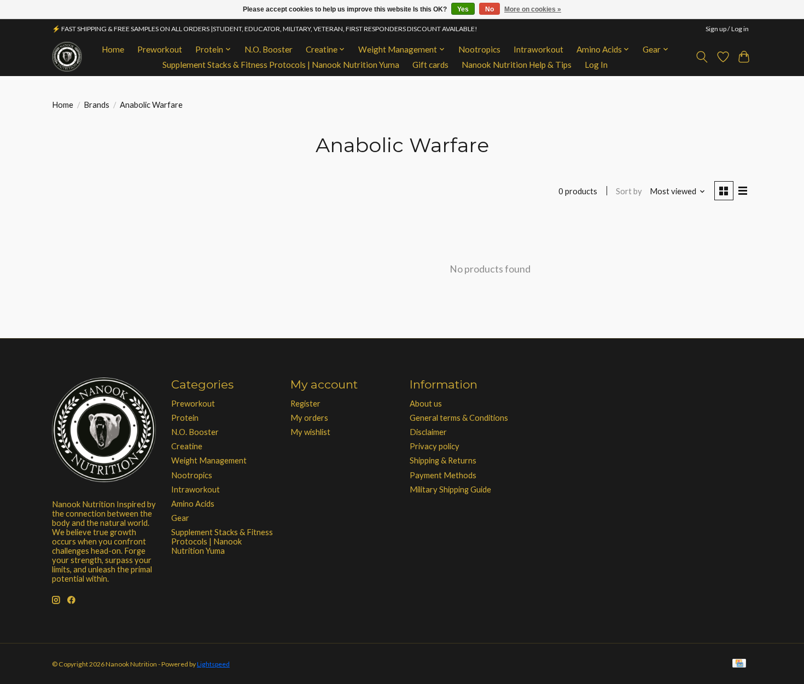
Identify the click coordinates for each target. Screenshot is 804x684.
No (489, 9)
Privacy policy (434, 446)
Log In (596, 64)
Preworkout (159, 49)
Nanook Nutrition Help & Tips (517, 64)
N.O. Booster (268, 49)
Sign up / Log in (727, 29)
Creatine (186, 446)
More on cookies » (532, 9)
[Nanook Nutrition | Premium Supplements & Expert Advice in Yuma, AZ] (67, 57)
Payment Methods (443, 475)
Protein (185, 417)
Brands (96, 104)
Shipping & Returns (443, 460)
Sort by (629, 191)
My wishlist (310, 432)
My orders (309, 417)
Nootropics (479, 49)
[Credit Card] (739, 664)
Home (113, 49)
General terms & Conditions (459, 417)
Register (305, 403)
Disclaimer (428, 432)
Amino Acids (192, 503)
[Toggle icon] (702, 57)
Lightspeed (213, 664)
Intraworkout (538, 49)
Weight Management (209, 460)
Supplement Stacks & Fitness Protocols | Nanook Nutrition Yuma (280, 64)
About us (426, 403)
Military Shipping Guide (450, 489)
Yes (463, 9)
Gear (180, 518)
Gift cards (430, 64)
